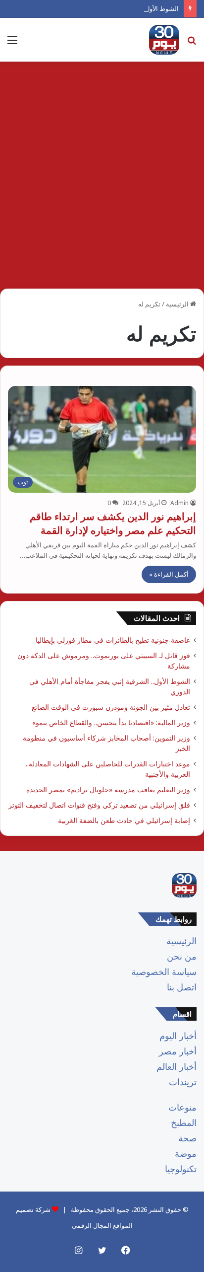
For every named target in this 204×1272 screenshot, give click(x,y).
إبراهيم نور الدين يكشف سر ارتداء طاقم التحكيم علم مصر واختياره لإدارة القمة (113, 523)
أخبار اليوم (178, 1036)
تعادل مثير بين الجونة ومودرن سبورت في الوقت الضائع (111, 707)
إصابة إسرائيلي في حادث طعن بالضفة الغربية (124, 820)
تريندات (183, 1082)
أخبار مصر (178, 1051)
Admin (179, 503)
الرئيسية (178, 303)
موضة (186, 1153)
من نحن (182, 956)
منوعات (182, 1107)
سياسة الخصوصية (164, 971)
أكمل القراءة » (169, 574)
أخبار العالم (176, 1066)
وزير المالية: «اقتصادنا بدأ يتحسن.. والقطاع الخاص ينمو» (111, 722)
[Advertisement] (102, 178)
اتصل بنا (182, 987)
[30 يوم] (164, 40)
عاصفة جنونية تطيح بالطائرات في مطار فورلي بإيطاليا (113, 640)
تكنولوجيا (181, 1169)
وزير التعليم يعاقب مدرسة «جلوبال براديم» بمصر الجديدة (108, 789)
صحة (187, 1138)
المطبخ (184, 1122)
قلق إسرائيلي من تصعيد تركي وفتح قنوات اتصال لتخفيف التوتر (99, 805)
